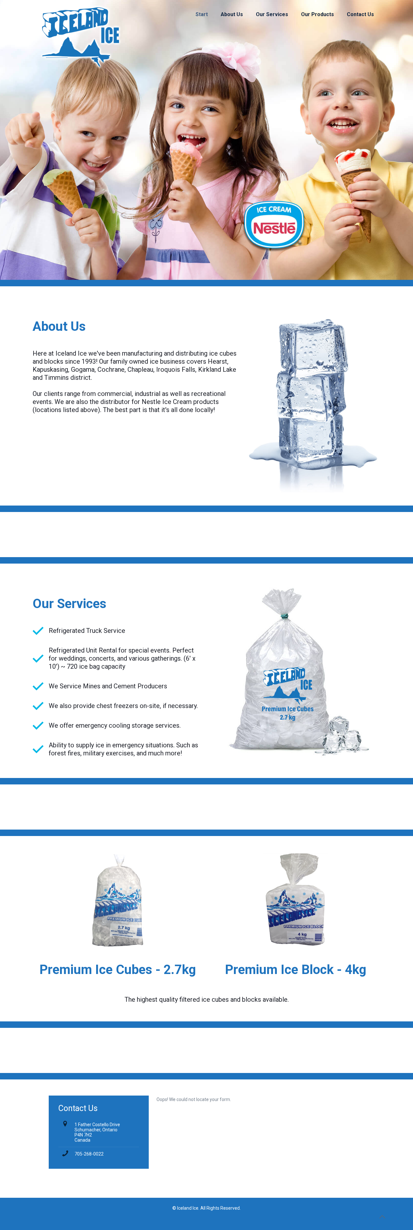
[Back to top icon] (382, 1217)
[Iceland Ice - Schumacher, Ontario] (80, 14)
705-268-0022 (89, 1153)
